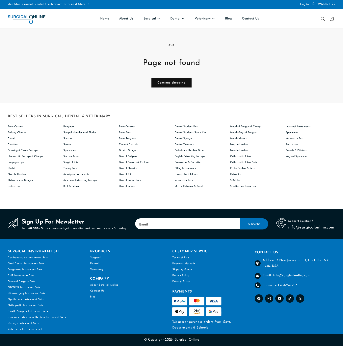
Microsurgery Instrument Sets (26, 293)
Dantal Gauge (127, 150)
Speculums (69, 150)
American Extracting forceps (80, 180)
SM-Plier (235, 180)
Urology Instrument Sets (23, 323)
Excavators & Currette (187, 162)
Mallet (11, 168)
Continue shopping (171, 82)
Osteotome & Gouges (20, 180)
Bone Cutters (15, 126)
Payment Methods (183, 263)
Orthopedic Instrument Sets (25, 305)
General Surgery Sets (21, 281)
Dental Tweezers (184, 144)
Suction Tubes (71, 156)
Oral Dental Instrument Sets (26, 263)
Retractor (235, 174)
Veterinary (203, 18)
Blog (228, 18)
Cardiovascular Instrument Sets (28, 257)
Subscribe (254, 223)
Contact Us (250, 18)
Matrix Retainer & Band (188, 186)
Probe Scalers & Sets (242, 168)
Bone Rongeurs (127, 138)
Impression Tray (183, 180)
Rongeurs (68, 126)
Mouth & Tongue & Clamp (245, 126)
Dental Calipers (128, 156)
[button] (323, 19)
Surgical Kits (70, 162)
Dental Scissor (127, 186)
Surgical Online (187, 340)
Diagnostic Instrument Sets (25, 269)
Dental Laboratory (130, 180)
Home (104, 18)
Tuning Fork (70, 168)
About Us (126, 18)
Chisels (11, 138)
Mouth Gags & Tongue (243, 132)
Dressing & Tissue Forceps (23, 150)
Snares (67, 144)
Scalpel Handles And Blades (79, 132)
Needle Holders (17, 174)
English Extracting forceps (189, 156)
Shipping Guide (182, 269)
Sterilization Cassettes (243, 186)
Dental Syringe (183, 138)
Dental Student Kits (186, 126)
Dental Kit (125, 174)
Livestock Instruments (298, 126)
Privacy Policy (181, 281)
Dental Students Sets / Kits (190, 132)
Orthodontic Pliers (240, 156)
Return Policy (180, 275)
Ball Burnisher (71, 186)
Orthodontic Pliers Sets (243, 162)
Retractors (14, 186)
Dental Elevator (128, 168)
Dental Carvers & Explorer (134, 162)
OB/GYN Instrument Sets (24, 287)
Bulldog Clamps (17, 132)
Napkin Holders (239, 144)
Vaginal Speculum (296, 156)
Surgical (150, 18)
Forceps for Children (186, 174)
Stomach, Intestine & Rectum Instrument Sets (37, 317)
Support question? (300, 221)
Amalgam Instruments (76, 174)
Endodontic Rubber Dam (189, 150)
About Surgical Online (104, 285)
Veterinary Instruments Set (25, 329)
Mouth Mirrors (238, 138)
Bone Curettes (127, 126)
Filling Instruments (185, 168)
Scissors (67, 138)
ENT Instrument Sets (21, 275)
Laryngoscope (16, 162)
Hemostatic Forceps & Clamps (25, 156)
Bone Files (125, 132)
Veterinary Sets (294, 138)
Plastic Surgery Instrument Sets (28, 311)
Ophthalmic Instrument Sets (26, 299)
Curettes (13, 144)
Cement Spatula (128, 144)
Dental (176, 18)
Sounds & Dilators (296, 150)
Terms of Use (180, 257)
